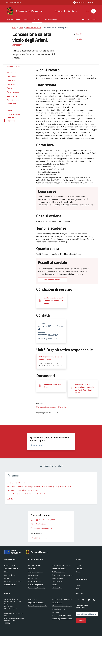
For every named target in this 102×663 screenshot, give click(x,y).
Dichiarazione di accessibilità (61, 615)
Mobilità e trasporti (58, 572)
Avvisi (78, 572)
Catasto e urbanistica (35, 581)
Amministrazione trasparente (62, 599)
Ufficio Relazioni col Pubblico (13, 613)
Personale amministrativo (12, 581)
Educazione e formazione (36, 588)
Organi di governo (10, 565)
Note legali (55, 612)
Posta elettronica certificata (37, 606)
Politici (6, 578)
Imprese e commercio (59, 568)
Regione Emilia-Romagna (13, 2)
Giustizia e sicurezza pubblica (61, 565)
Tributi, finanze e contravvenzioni (57, 580)
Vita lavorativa (57, 588)
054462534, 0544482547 (48, 335)
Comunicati (79, 568)
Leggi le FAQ (32, 599)
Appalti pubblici (33, 575)
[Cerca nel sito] (93, 11)
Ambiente (31, 568)
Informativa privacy (58, 609)
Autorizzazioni (32, 578)
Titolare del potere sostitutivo (62, 606)
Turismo (54, 584)
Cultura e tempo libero (35, 584)
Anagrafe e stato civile (35, 572)
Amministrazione (13, 19)
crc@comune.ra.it (50, 338)
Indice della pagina (13, 66)
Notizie (78, 565)
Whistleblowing (57, 602)
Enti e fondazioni (9, 575)
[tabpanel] (51, 489)
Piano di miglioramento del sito (62, 618)
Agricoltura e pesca (34, 565)
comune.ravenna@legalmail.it (14, 618)
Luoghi (78, 585)
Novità (26, 19)
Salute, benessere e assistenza (62, 575)
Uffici (6, 572)
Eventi (78, 588)
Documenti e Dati (10, 584)
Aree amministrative (11, 568)
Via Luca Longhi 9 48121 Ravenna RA (51, 327)
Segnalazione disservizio (36, 602)
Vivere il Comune (50, 19)
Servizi (36, 19)
